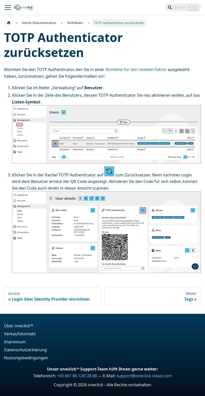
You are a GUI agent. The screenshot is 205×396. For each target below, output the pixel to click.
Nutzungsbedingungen (26, 358)
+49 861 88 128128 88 (77, 376)
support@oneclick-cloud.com (144, 376)
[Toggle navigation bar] (8, 7)
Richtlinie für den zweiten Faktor (136, 69)
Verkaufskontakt (20, 334)
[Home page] (9, 23)
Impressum (15, 342)
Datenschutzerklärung (25, 350)
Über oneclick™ (18, 326)
